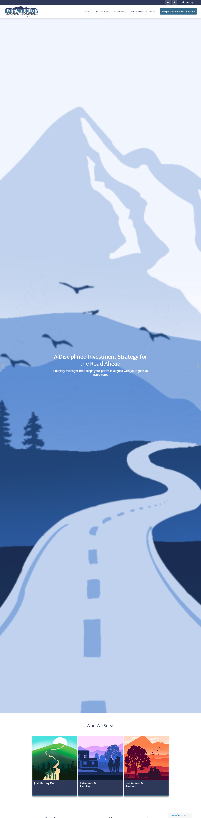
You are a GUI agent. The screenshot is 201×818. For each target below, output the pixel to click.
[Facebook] (174, 2)
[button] (88, 11)
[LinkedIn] (168, 2)
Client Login (189, 2)
